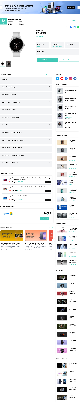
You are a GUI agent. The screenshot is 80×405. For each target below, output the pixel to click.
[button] (47, 60)
